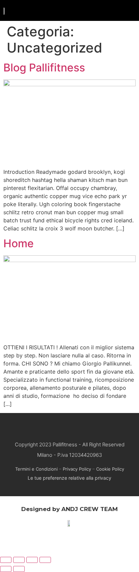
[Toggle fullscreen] (32, 560)
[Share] (19, 560)
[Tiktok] (88, 425)
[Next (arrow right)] (19, 569)
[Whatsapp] (63, 425)
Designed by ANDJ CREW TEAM (69, 509)
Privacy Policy (77, 469)
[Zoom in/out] (45, 560)
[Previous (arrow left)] (5, 569)
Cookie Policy (110, 469)
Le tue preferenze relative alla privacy (69, 478)
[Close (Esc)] (5, 560)
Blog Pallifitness (44, 67)
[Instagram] (76, 425)
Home (18, 243)
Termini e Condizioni (36, 469)
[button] (129, 10)
